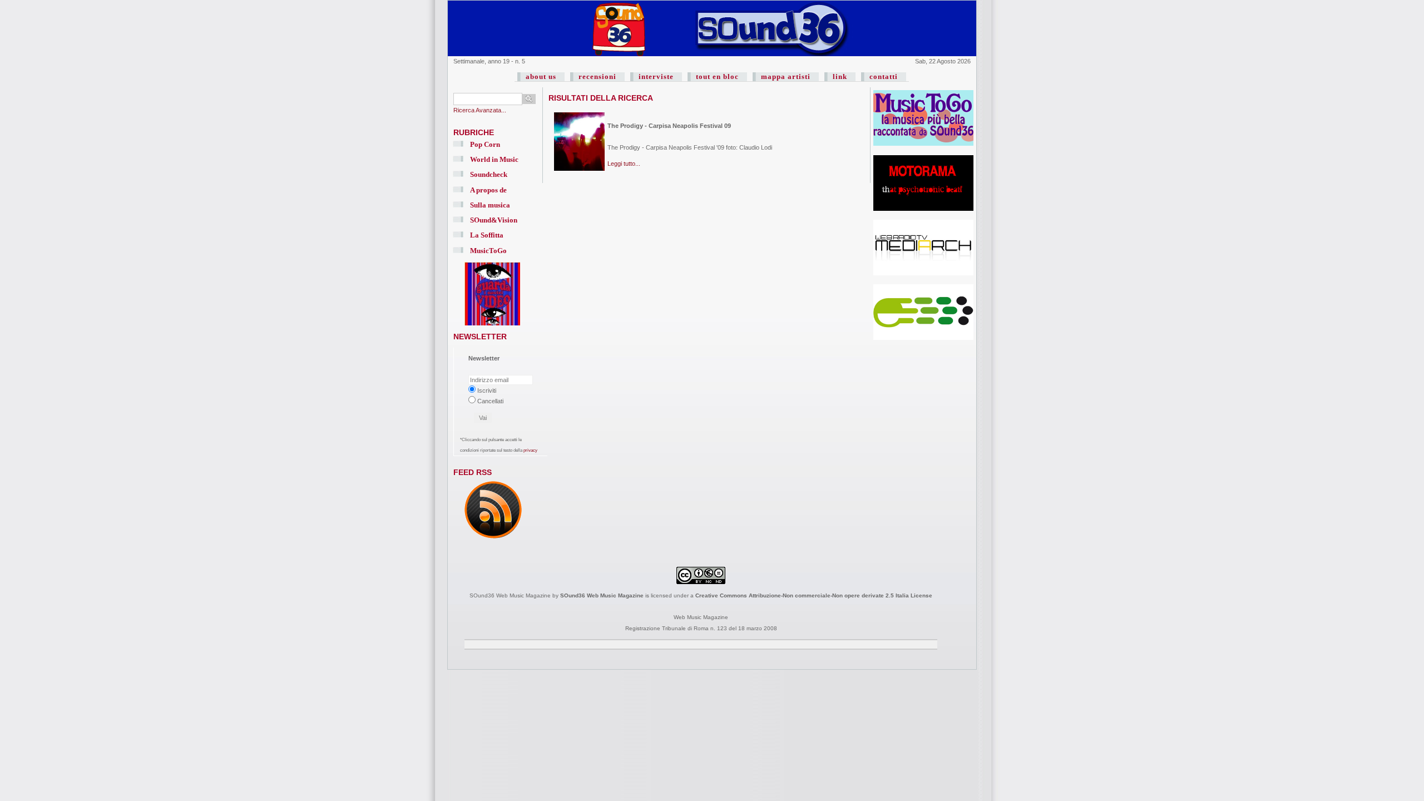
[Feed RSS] (493, 539)
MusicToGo (488, 250)
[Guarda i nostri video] (492, 326)
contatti (883, 76)
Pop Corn (485, 144)
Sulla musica (490, 205)
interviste (656, 76)
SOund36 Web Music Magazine (602, 595)
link (840, 76)
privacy (530, 450)
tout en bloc (717, 76)
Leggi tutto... (623, 163)
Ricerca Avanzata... (479, 110)
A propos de (488, 190)
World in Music (494, 159)
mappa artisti (785, 76)
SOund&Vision (493, 220)
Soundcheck (488, 174)
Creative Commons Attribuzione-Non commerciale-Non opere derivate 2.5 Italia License (813, 595)
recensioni (597, 76)
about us (541, 76)
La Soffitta (486, 235)
